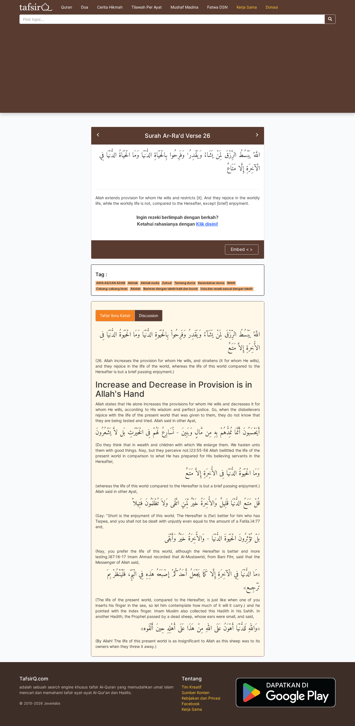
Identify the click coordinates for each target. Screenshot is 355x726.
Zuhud (167, 283)
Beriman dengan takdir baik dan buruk (170, 289)
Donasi (272, 7)
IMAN (231, 283)
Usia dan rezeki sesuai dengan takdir (227, 289)
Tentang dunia (184, 283)
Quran (66, 7)
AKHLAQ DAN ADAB (110, 283)
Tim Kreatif (191, 687)
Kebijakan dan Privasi (201, 698)
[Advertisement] (177, 71)
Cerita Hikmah (110, 7)
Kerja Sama (247, 7)
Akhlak (133, 283)
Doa (84, 7)
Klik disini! (207, 224)
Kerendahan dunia (211, 283)
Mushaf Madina (184, 7)
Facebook (191, 703)
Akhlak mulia (150, 283)
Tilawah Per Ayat (146, 7)
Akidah (135, 289)
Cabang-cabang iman (112, 289)
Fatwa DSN (217, 7)
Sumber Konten (195, 692)
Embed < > (242, 249)
